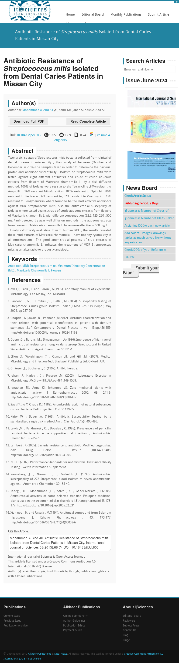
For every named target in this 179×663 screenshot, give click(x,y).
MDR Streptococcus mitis (39, 266)
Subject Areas (131, 625)
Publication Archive (15, 625)
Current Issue (11, 616)
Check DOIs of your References (145, 249)
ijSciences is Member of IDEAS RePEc (149, 218)
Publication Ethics (74, 625)
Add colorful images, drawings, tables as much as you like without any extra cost (147, 238)
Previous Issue (12, 620)
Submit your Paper (141, 270)
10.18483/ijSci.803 (29, 135)
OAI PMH (130, 257)
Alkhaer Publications (39, 654)
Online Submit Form (75, 616)
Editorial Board (91, 16)
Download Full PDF (29, 121)
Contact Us (129, 630)
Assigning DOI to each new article (147, 225)
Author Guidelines (74, 620)
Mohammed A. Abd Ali (37, 110)
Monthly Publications (124, 16)
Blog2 (126, 640)
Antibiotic (14, 266)
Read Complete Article (88, 121)
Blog (125, 635)
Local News (60, 654)
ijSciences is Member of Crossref (146, 210)
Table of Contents (151, 121)
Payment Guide (72, 630)
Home (70, 15)
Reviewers (129, 620)
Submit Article (157, 16)
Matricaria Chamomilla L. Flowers (39, 270)
